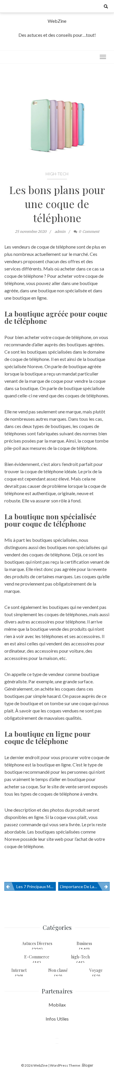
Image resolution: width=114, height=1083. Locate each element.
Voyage (96, 970)
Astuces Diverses (37, 943)
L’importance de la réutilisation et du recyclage (85, 886)
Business (84, 943)
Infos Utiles (57, 1018)
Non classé (58, 970)
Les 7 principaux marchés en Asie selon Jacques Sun (36, 886)
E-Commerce (36, 957)
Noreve (34, 366)
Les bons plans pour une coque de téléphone (57, 204)
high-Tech (57, 173)
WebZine (57, 21)
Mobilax (57, 1004)
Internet (19, 970)
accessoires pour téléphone (58, 621)
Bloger (87, 1065)
